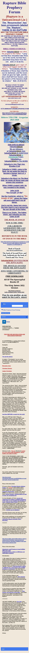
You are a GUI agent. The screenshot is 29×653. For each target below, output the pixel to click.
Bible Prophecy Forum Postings (11, 310)
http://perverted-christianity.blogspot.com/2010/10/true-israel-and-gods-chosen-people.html (14, 478)
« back (3, 649)
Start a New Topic (5, 313)
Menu (4, 303)
